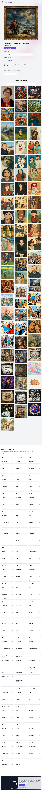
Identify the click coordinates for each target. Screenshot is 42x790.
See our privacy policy (23, 787)
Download (14, 74)
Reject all (27, 784)
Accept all (22, 784)
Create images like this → (10, 48)
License (5, 70)
